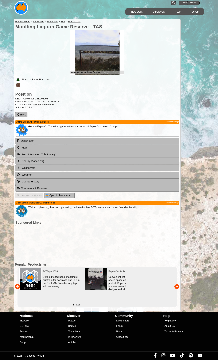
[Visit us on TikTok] (182, 356)
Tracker (24, 331)
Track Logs (74, 331)
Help (177, 11)
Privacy (178, 331)
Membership (27, 337)
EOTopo (24, 326)
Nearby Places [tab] (32, 161)
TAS (63, 21)
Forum (195, 11)
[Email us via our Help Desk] (199, 356)
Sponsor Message (172, 122)
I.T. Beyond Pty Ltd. (33, 355)
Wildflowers (74, 337)
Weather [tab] (26, 174)
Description (27, 140)
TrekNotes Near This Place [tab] (39, 154)
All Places (38, 21)
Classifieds (122, 337)
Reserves (52, 21)
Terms (167, 331)
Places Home (22, 21)
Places (72, 320)
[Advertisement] (97, 242)
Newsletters (122, 320)
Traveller (25, 320)
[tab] (97, 141)
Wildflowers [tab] (28, 167)
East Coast (74, 21)
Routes (72, 326)
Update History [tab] (30, 181)
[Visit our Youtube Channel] (172, 356)
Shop (23, 342)
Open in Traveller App (61, 195)
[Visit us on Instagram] (163, 356)
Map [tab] (24, 147)
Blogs (119, 331)
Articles (72, 342)
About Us (169, 326)
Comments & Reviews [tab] (34, 188)
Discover (158, 11)
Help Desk (170, 320)
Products (136, 11)
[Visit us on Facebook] (155, 356)
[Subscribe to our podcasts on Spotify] (190, 356)
